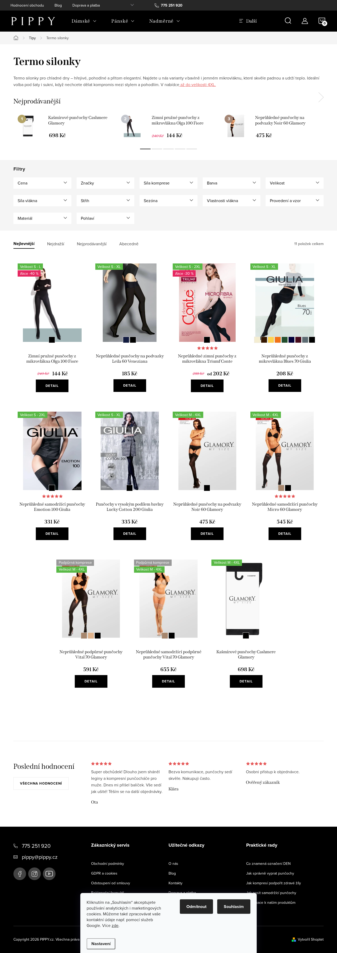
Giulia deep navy (291, 340)
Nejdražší (55, 244)
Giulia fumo (305, 340)
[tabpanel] (65, 126)
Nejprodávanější (92, 244)
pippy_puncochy (34, 873)
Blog (58, 5)
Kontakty (175, 883)
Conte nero (207, 340)
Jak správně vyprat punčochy (270, 873)
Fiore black (52, 340)
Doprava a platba (86, 5)
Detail (52, 385)
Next (321, 97)
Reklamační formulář (107, 892)
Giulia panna (257, 340)
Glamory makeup (281, 488)
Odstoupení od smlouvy (110, 883)
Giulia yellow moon (271, 340)
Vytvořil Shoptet (311, 939)
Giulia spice (278, 340)
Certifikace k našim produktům (270, 902)
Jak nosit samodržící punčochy (271, 892)
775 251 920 (36, 846)
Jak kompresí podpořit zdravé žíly (273, 883)
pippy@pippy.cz (39, 857)
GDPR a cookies (104, 873)
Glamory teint (91, 635)
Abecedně (128, 244)
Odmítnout (196, 907)
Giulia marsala (298, 340)
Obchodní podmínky (107, 863)
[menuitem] (84, 21)
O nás (173, 863)
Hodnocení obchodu (27, 5)
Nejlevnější (23, 244)
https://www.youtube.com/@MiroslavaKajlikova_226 (49, 873)
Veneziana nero (133, 340)
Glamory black (207, 488)
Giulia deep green (284, 340)
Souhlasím (234, 907)
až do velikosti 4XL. (197, 84)
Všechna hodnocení (41, 783)
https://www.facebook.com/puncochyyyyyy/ (19, 873)
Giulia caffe (264, 340)
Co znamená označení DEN (268, 863)
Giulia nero (312, 340)
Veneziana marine (126, 340)
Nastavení (101, 944)
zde (115, 925)
